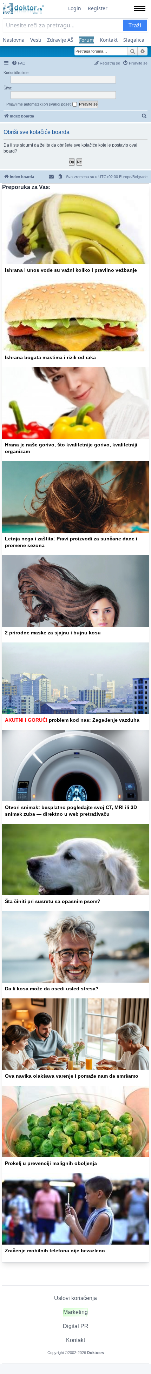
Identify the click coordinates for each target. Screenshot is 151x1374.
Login (74, 8)
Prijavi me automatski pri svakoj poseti (39, 104)
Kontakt (109, 39)
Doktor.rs (95, 1353)
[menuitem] (19, 63)
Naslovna (14, 39)
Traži (135, 25)
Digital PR (75, 1326)
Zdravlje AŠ (60, 39)
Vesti (35, 39)
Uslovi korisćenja (75, 1298)
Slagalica (133, 39)
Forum (86, 39)
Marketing (75, 1312)
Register (97, 8)
